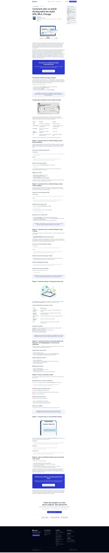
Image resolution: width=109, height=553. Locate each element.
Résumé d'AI (57, 542)
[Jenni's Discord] (76, 549)
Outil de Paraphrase (58, 534)
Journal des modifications (70, 531)
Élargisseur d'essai (58, 538)
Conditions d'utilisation (70, 539)
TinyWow (57, 545)
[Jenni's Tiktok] (73, 549)
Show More (68, 23)
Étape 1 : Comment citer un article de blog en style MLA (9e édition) (71, 12)
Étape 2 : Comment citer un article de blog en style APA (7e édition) (71, 19)
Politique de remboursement (71, 541)
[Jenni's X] (74, 549)
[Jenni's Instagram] (70, 549)
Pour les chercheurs (47, 532)
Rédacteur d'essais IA (59, 541)
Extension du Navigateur (59, 531)
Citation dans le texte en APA (72, 22)
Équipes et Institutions (47, 531)
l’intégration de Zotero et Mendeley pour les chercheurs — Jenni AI (50, 55)
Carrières (68, 534)
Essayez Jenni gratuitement (48, 485)
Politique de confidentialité (71, 540)
